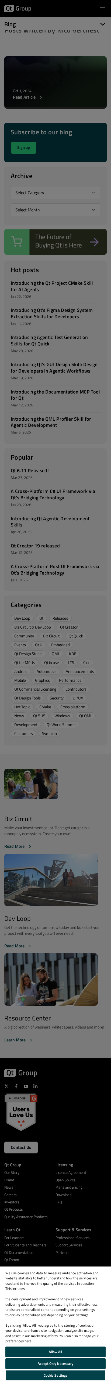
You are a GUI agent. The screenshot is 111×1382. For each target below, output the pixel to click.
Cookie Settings (56, 1375)
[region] (55, 1324)
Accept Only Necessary (55, 1363)
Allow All (55, 1351)
